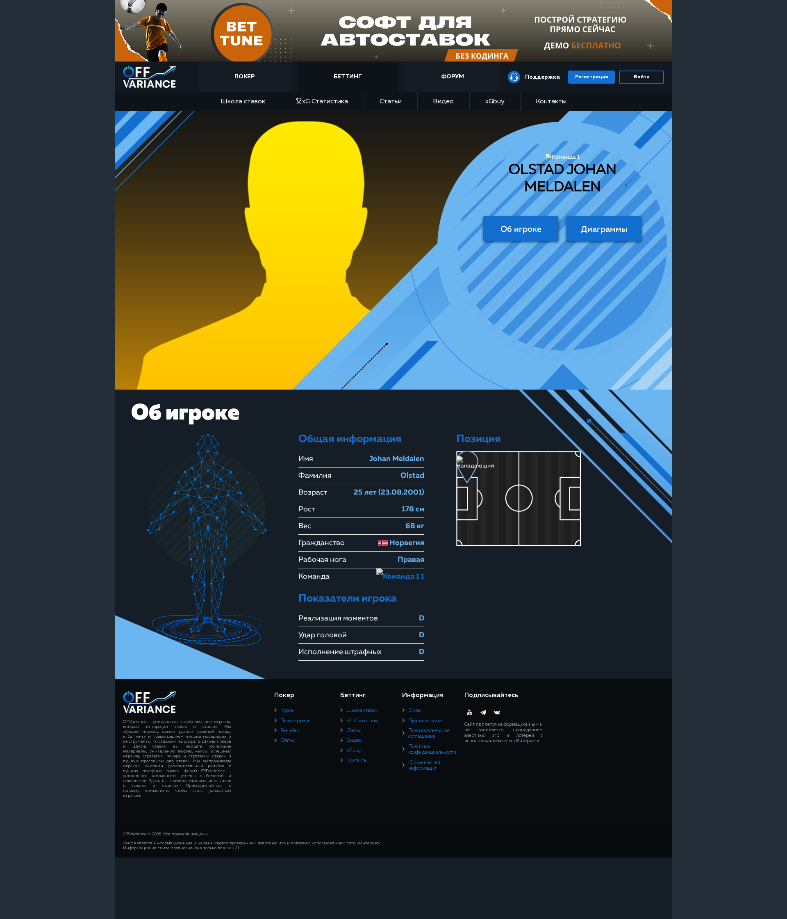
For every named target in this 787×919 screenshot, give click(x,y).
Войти (641, 77)
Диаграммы (604, 229)
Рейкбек (289, 730)
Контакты (551, 101)
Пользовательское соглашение (429, 733)
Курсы (287, 710)
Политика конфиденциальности (432, 749)
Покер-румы (294, 720)
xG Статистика (325, 101)
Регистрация (591, 77)
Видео (443, 101)
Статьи (391, 101)
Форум (452, 77)
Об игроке (520, 229)
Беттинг (348, 77)
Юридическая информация (424, 765)
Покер (244, 77)
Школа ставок (243, 101)
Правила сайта (425, 720)
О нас (415, 710)
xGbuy (495, 101)
